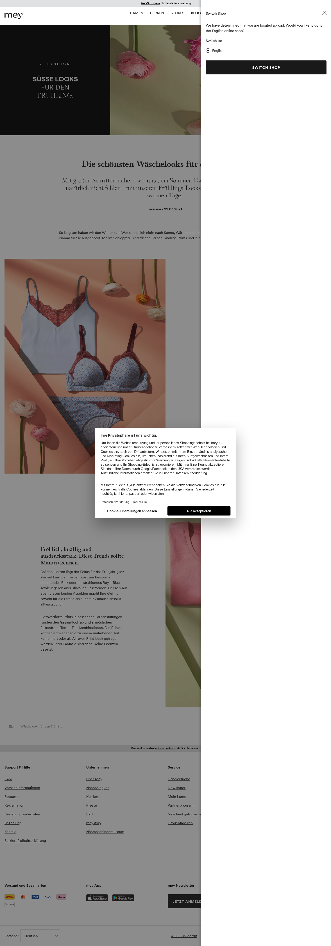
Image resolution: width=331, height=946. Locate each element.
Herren (157, 13)
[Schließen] (324, 13)
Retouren (12, 796)
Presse (91, 805)
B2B (89, 814)
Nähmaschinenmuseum (105, 831)
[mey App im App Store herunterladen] (97, 897)
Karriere (92, 796)
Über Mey (94, 779)
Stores (177, 13)
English (218, 50)
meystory (93, 823)
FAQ (8, 779)
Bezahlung (13, 823)
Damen (136, 13)
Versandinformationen (22, 787)
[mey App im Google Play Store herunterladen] (123, 898)
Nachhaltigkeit (97, 787)
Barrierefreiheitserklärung (25, 840)
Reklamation (14, 805)
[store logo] (14, 16)
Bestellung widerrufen (22, 814)
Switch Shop (266, 67)
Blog (196, 13)
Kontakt (10, 831)
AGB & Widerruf (184, 936)
